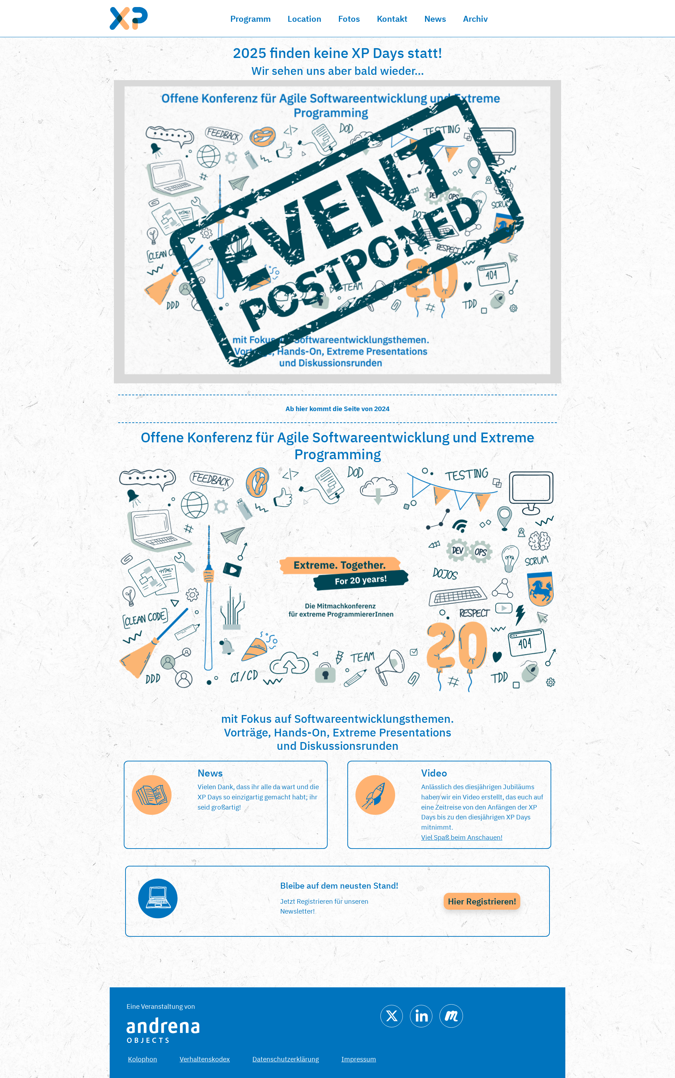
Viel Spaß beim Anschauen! (461, 837)
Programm (250, 18)
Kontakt (392, 18)
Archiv (475, 18)
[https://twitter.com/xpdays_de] (392, 1015)
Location (304, 18)
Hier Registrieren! (482, 901)
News (435, 18)
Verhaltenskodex (205, 1058)
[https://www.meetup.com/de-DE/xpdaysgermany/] (451, 1015)
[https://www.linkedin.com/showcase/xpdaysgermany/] (421, 1015)
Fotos (349, 18)
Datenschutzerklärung (285, 1058)
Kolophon (142, 1058)
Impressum (358, 1058)
